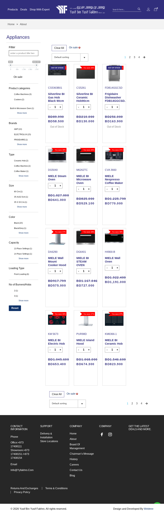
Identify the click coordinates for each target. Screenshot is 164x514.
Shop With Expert (39, 9)
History (74, 459)
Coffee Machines (23, 94)
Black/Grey (20, 228)
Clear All (59, 48)
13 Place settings (23, 248)
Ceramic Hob (21, 161)
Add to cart (85, 130)
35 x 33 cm (20, 202)
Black (18, 223)
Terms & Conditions (56, 488)
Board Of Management (77, 446)
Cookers (19, 99)
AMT (18, 129)
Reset (14, 308)
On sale (18, 77)
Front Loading (21, 274)
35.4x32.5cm (21, 197)
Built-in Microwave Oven (22, 108)
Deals (23, 9)
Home (11, 24)
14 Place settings (23, 254)
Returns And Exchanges (24, 488)
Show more (22, 113)
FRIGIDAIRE (21, 140)
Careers (74, 464)
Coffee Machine (22, 166)
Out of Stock (57, 126)
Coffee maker (21, 171)
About (73, 439)
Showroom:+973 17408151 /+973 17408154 (20, 454)
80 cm (18, 191)
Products (13, 9)
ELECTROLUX (22, 134)
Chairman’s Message (82, 453)
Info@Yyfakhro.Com (22, 470)
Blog (72, 475)
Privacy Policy (22, 492)
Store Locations (49, 441)
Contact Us (76, 470)
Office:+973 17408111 (17, 444)
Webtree (148, 508)
